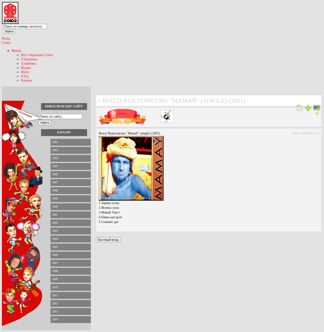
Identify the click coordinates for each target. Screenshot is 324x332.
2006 (55, 255)
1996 (55, 174)
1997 (55, 182)
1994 (55, 158)
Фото (25, 72)
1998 (55, 190)
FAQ (24, 76)
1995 (55, 166)
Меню (16, 51)
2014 (55, 319)
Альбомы (28, 63)
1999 (55, 198)
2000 (55, 206)
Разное (26, 80)
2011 (55, 295)
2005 (55, 247)
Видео (26, 68)
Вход (6, 38)
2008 (55, 271)
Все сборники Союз (37, 55)
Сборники (29, 59)
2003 (55, 230)
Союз (6, 43)
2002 (55, 222)
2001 (55, 214)
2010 (55, 287)
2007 (55, 263)
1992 (55, 142)
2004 (55, 239)
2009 (55, 279)
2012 (55, 303)
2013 (55, 311)
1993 (55, 150)
